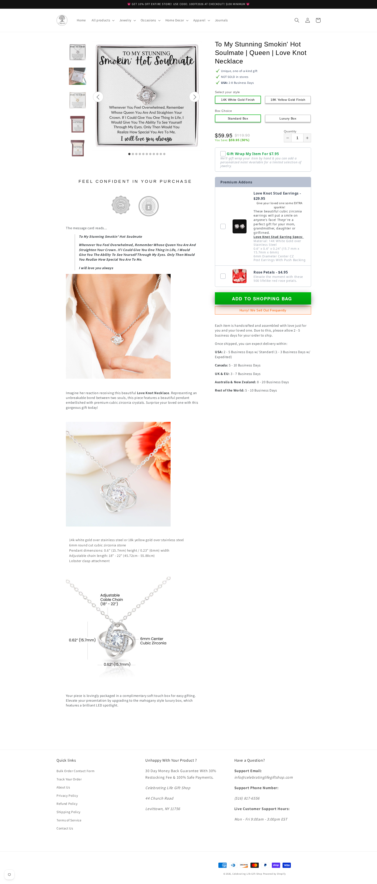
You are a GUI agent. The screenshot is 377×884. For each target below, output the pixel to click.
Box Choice (223, 111)
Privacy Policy (67, 795)
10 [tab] (161, 154)
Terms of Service (69, 820)
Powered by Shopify (274, 873)
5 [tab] (143, 154)
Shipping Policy (69, 812)
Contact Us (65, 828)
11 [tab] (164, 154)
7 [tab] (150, 154)
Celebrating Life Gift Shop (247, 873)
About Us (63, 787)
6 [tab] (147, 154)
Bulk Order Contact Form (75, 771)
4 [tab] (140, 154)
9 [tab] (157, 154)
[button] (103, 20)
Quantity (290, 131)
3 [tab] (136, 154)
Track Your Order (69, 779)
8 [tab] (154, 154)
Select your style (227, 92)
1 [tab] (129, 154)
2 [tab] (133, 154)
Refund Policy (67, 803)
